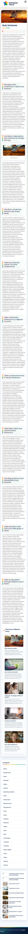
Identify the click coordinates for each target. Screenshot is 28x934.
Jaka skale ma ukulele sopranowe (15, 902)
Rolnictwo (6, 822)
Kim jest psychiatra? (10, 721)
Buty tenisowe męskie (11, 648)
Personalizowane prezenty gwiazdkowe (16, 916)
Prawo (5, 815)
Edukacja (5, 780)
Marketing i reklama (8, 792)
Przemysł (5, 819)
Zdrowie (5, 865)
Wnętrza (5, 861)
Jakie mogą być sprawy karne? (15, 907)
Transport (6, 842)
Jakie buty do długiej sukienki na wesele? (14, 696)
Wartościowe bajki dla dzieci (16, 893)
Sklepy (5, 826)
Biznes (5, 769)
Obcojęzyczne (7, 807)
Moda (5, 795)
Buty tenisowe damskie (11, 672)
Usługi (5, 857)
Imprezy (5, 788)
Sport (4, 830)
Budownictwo (7, 772)
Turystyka (6, 846)
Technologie (6, 838)
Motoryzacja (6, 799)
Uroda (5, 853)
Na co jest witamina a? (11, 744)
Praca (5, 811)
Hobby (5, 784)
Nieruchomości (7, 803)
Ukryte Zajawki (7, 849)
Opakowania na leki (14, 883)
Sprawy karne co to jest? (15, 911)
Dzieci (5, 776)
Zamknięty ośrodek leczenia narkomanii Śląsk (16, 874)
